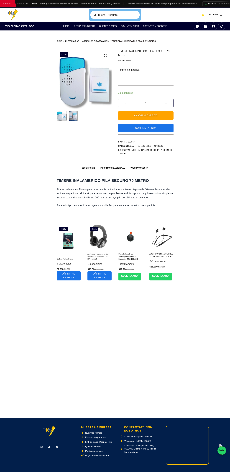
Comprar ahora (145, 128)
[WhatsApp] (197, 26)
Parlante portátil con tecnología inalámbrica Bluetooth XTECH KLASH (128, 256)
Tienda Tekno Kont (84, 26)
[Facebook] (213, 26)
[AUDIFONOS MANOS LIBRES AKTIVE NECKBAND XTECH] (161, 237)
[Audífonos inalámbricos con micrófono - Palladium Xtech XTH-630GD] (99, 237)
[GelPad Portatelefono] (69, 239)
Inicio (66, 26)
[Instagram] (205, 26)
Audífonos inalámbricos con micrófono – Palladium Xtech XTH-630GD (98, 256)
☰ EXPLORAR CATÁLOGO (20, 26)
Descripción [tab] (88, 168)
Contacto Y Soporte (155, 26)
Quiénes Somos (108, 26)
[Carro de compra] (203, 15)
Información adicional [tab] (112, 168)
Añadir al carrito (145, 115)
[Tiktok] (49, 447)
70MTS (135, 150)
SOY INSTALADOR (130, 26)
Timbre (122, 153)
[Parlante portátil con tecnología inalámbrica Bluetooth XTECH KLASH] (130, 237)
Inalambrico (148, 150)
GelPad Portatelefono (65, 259)
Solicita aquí (129, 276)
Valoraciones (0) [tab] (139, 168)
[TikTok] (221, 26)
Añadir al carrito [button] (68, 275)
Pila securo (164, 150)
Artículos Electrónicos (147, 146)
